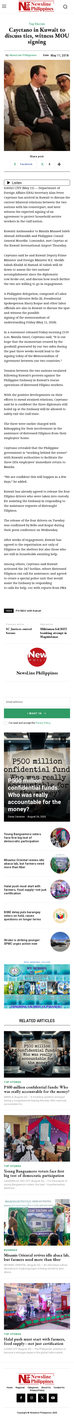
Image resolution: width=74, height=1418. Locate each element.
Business (10, 1250)
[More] (59, 164)
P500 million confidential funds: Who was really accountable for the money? (34, 795)
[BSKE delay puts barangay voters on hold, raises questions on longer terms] (60, 916)
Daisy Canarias (16, 816)
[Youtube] (53, 1398)
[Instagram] (31, 1398)
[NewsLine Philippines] (37, 657)
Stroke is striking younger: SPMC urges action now (22, 941)
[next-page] (63, 739)
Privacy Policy (43, 723)
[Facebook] (21, 1398)
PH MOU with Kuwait (28, 610)
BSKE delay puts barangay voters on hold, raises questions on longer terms (22, 915)
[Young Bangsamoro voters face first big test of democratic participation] (60, 838)
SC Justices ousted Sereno (19, 631)
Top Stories (37, 24)
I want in (34, 713)
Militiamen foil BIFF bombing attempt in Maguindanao (53, 633)
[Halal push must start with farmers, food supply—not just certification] (60, 890)
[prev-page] (56, 739)
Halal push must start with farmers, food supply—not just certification (25, 889)
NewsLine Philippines (23, 55)
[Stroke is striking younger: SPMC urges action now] (60, 942)
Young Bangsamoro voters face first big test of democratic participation (22, 837)
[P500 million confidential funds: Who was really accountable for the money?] (37, 1054)
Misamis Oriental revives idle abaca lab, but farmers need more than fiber (24, 863)
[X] (42, 1398)
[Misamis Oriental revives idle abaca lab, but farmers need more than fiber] (60, 864)
